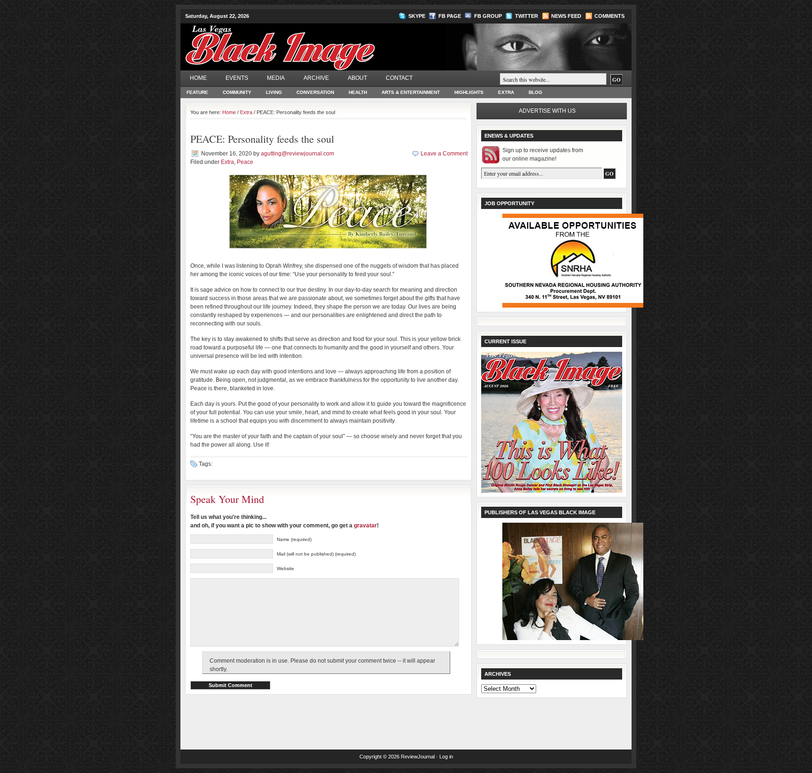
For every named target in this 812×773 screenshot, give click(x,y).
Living (274, 92)
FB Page (449, 16)
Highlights (469, 92)
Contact (399, 78)
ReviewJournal (418, 756)
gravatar (365, 525)
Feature (197, 92)
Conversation (315, 92)
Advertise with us (547, 111)
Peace (245, 162)
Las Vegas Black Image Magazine (317, 42)
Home (198, 78)
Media (276, 78)
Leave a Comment (444, 153)
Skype (416, 16)
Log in (446, 756)
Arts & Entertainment (411, 92)
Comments (609, 16)
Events (237, 78)
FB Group (488, 16)
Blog (535, 92)
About (357, 78)
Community (237, 92)
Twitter (526, 16)
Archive (316, 78)
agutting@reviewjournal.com (297, 153)
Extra (506, 92)
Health (358, 92)
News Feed (566, 16)
